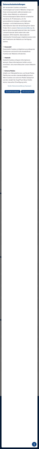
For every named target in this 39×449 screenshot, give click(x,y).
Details (9, 86)
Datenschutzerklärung (24, 28)
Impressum (28, 86)
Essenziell (8, 47)
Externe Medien (10, 71)
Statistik (7, 58)
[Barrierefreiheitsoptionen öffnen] (34, 444)
